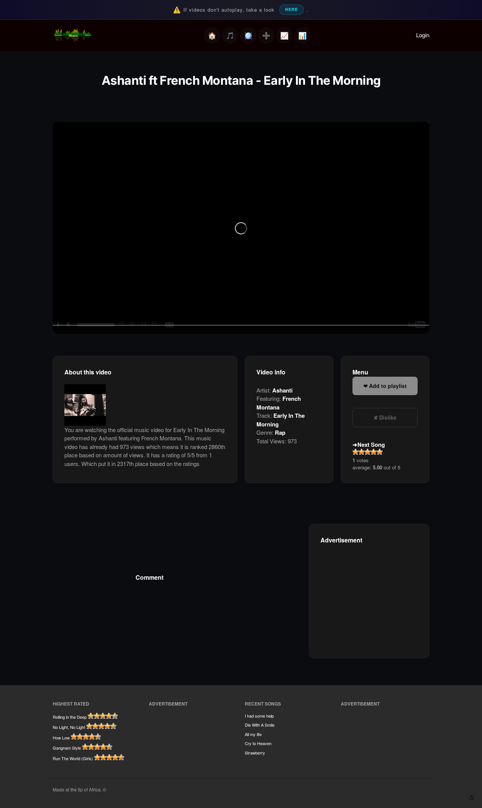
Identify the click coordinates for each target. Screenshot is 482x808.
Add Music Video (266, 35)
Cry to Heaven (258, 743)
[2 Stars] (361, 452)
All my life (253, 734)
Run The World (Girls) (73, 758)
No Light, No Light (69, 727)
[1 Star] (355, 452)
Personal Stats (284, 35)
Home (212, 35)
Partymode (248, 35)
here (291, 9)
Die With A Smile (260, 725)
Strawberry (255, 753)
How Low (61, 738)
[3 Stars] (368, 452)
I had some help (259, 716)
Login (422, 35)
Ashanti (282, 390)
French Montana (278, 402)
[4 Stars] (374, 452)
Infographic (302, 35)
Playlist (230, 35)
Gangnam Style (67, 748)
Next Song (371, 444)
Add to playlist (388, 385)
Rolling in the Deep (70, 717)
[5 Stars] (380, 452)
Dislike (388, 417)
